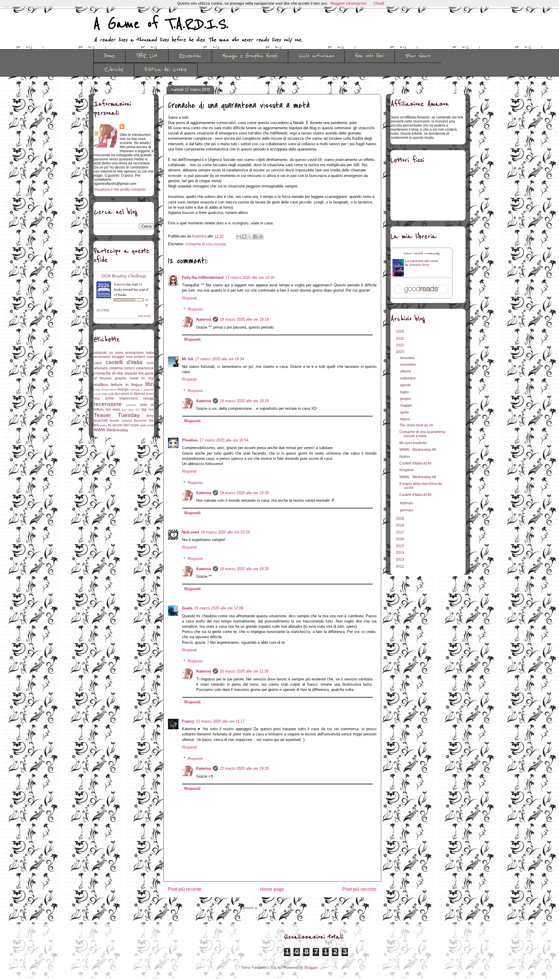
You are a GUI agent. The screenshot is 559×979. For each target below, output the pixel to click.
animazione (134, 353)
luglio (405, 392)
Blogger (311, 967)
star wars (112, 409)
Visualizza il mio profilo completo (120, 189)
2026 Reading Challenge (123, 275)
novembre (408, 365)
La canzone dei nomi (421, 261)
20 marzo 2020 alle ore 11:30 (244, 671)
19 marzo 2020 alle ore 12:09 (218, 608)
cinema (116, 368)
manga (123, 389)
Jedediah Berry (419, 264)
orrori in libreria (133, 394)
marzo (405, 419)
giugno (406, 399)
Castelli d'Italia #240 (415, 463)
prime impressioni (121, 398)
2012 (400, 566)
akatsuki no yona (108, 353)
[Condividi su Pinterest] (261, 237)
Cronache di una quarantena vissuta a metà (422, 434)
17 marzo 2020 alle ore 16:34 (219, 359)
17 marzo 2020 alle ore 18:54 (223, 440)
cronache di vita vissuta (205, 244)
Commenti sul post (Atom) (281, 908)
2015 (400, 546)
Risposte (195, 309)
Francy (188, 721)
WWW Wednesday (111, 430)
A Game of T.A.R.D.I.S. (161, 24)
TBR (151, 409)
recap (148, 398)
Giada (187, 608)
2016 (400, 539)
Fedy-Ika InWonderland (203, 277)
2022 (400, 338)
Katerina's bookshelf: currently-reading (421, 253)
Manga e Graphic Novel (249, 55)
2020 (400, 352)
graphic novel (127, 378)
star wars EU (131, 409)
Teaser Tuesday (117, 415)
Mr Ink (187, 359)
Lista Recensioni (105, 389)
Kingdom (406, 470)
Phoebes (190, 440)
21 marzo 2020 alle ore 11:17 (220, 721)
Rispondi (189, 298)
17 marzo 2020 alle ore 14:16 (249, 277)
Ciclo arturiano (316, 55)
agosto (406, 385)
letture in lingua (127, 384)
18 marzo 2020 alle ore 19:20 (244, 493)
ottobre (406, 371)
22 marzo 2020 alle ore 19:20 (244, 768)
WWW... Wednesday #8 (417, 477)
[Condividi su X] (250, 237)
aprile (405, 412)
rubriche (131, 405)
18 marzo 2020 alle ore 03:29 (225, 532)
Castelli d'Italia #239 (415, 495)
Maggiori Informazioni (348, 3)
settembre (408, 378)
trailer (103, 425)
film (141, 373)
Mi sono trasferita (413, 443)
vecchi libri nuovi (125, 425)
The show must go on (416, 425)
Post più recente (184, 889)
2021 (400, 345)
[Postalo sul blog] (244, 237)
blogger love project (128, 357)
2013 (400, 559)
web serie (147, 425)
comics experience (139, 368)
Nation (404, 457)
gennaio (407, 510)
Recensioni (190, 55)
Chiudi (379, 3)
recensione (108, 404)
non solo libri (111, 393)
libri (149, 384)
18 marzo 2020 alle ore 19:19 (244, 319)
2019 (400, 519)
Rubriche (113, 69)
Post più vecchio (359, 889)
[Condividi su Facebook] (255, 237)
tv (109, 425)
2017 (400, 532)
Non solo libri (369, 55)
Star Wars (418, 55)
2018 (400, 525)
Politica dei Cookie (166, 69)
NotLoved (190, 532)
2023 (400, 331)
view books (144, 316)
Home (109, 55)
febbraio (407, 503)
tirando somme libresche (128, 420)
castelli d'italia (124, 362)
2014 (400, 553)
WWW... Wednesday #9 (417, 450)
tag (143, 409)
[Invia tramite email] (239, 237)
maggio (406, 405)
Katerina (203, 319)
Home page (272, 889)
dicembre (408, 358)
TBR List (147, 55)
